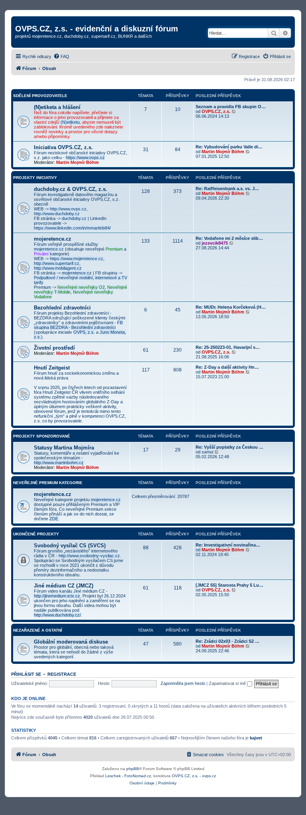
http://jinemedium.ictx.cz (57, 595)
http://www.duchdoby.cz (57, 213)
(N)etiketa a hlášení (57, 107)
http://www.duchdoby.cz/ (57, 615)
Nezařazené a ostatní (37, 630)
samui (207, 451)
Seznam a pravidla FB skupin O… (231, 106)
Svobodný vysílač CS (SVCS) (70, 546)
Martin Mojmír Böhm (77, 162)
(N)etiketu (70, 122)
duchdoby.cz (74, 218)
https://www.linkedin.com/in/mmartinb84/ (72, 228)
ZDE (53, 518)
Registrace (61, 674)
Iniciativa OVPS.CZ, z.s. (63, 147)
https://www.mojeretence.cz (76, 258)
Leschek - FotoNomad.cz (128, 776)
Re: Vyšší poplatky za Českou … (229, 447)
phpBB (132, 768)
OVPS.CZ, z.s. (216, 111)
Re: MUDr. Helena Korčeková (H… (231, 307)
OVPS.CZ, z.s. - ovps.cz (194, 776)
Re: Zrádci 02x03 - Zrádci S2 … (227, 641)
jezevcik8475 (215, 243)
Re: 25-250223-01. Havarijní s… (228, 347)
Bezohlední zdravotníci (62, 308)
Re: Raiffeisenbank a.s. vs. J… (227, 188)
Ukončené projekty (36, 534)
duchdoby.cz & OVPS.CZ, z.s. (70, 189)
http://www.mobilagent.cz (58, 268)
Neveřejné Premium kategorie (47, 482)
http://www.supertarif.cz (56, 263)
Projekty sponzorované (41, 436)
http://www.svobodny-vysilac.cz (89, 555)
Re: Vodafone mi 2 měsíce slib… (229, 238)
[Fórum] (19, 20)
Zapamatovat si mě (228, 683)
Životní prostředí (54, 348)
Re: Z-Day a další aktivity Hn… (227, 367)
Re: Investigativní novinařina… (228, 545)
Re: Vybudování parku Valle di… (229, 146)
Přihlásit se (26, 674)
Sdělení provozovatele (40, 95)
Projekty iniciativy (35, 177)
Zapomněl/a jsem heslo (183, 683)
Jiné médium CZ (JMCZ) (63, 586)
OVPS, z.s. (84, 332)
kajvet (256, 737)
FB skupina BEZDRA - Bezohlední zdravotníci (78, 325)
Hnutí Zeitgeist (52, 368)
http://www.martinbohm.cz (59, 462)
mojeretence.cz (52, 239)
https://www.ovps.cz (85, 157)
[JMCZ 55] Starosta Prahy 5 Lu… (229, 585)
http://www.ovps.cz (68, 208)
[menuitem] (61, 56)
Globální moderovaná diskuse (71, 642)
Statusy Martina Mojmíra (64, 448)
